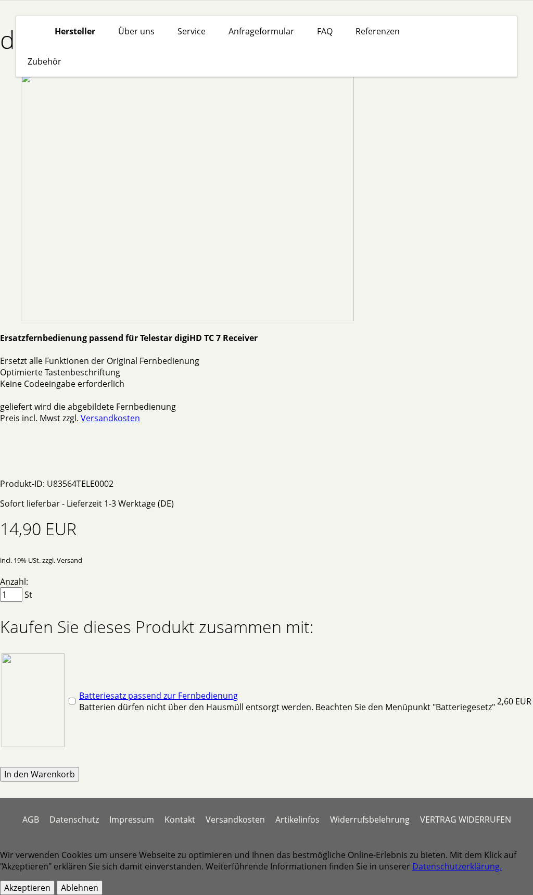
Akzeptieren (27, 887)
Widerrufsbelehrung (370, 819)
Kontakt (179, 819)
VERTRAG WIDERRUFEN (465, 819)
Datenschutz (74, 819)
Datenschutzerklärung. (457, 866)
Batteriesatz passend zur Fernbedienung (158, 695)
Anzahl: (14, 581)
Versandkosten (110, 418)
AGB (30, 819)
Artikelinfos (297, 819)
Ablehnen (79, 887)
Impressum (131, 819)
